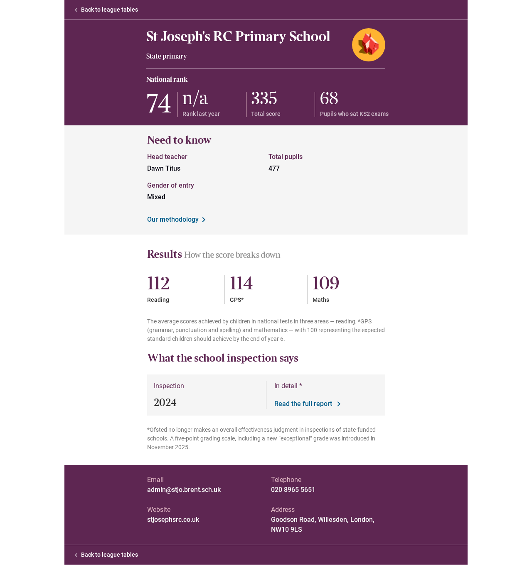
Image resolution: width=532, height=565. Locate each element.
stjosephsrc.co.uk (173, 519)
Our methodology (173, 219)
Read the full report (303, 404)
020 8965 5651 (293, 490)
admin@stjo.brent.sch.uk (184, 490)
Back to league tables (109, 9)
